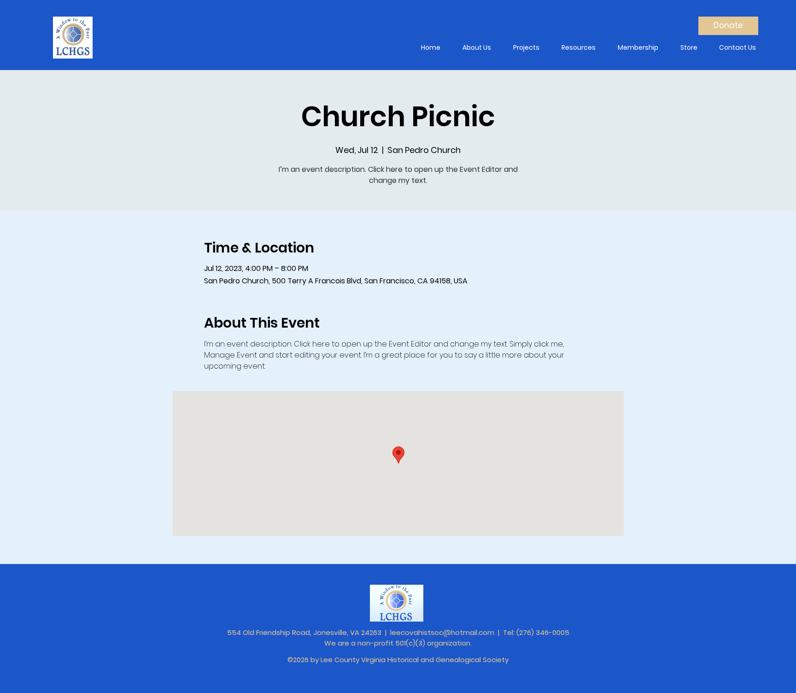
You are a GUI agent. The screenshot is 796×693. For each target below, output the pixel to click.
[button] (476, 47)
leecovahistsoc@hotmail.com (442, 632)
